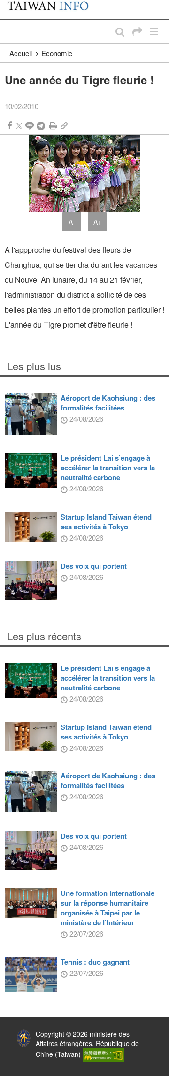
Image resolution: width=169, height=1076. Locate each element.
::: (10, 4)
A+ (97, 222)
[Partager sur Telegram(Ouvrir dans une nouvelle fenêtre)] (40, 126)
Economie (56, 53)
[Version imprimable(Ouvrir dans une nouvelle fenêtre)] (52, 126)
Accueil (20, 53)
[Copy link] (64, 126)
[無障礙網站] (103, 1054)
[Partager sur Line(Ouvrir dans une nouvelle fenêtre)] (29, 126)
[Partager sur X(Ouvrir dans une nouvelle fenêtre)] (19, 126)
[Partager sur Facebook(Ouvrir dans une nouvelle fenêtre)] (9, 126)
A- (72, 222)
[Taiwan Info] (53, 9)
